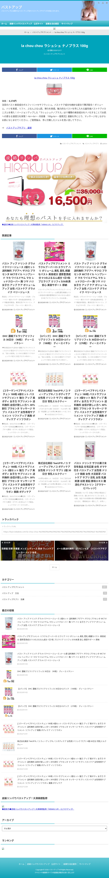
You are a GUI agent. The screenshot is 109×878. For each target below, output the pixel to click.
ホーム (4, 23)
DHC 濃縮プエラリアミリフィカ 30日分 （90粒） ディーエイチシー (19, 339)
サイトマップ (67, 23)
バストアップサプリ (92, 144)
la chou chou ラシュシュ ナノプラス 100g (54, 77)
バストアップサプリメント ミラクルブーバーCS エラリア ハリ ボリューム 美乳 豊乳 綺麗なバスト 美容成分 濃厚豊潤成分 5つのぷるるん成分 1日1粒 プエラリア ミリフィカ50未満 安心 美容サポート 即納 (54, 274)
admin (104, 144)
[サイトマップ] (103, 2)
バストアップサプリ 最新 (19, 127)
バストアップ (11, 7)
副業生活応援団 (52, 23)
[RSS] (99, 2)
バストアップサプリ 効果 (54, 599)
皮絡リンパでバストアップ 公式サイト (26, 23)
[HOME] (107, 2)
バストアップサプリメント (55, 54)
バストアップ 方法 (54, 593)
